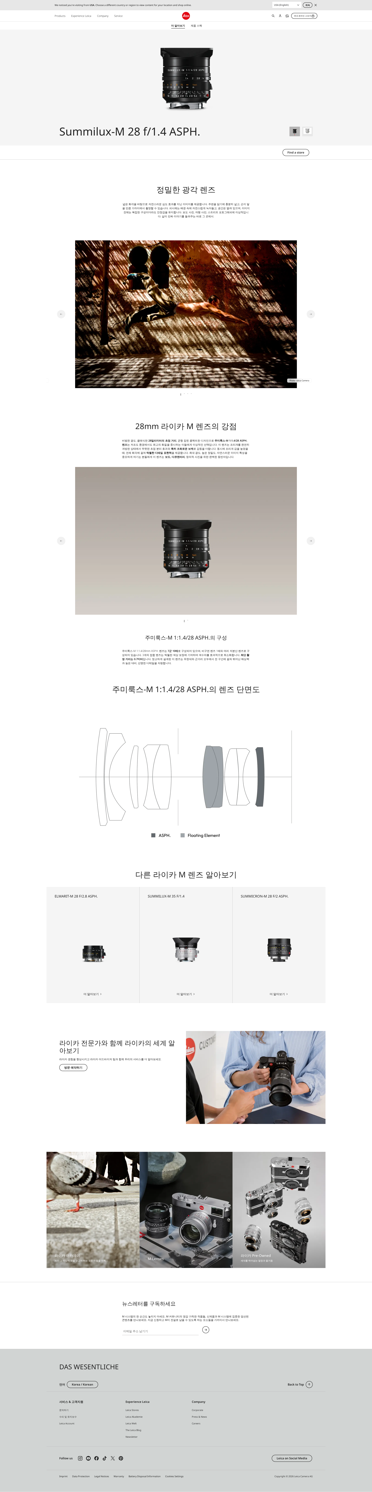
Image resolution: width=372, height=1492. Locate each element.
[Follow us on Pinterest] (121, 1458)
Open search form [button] (273, 16)
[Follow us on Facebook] (96, 1458)
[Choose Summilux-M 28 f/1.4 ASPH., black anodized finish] (294, 131)
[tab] (181, 394)
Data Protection (81, 1476)
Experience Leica (81, 16)
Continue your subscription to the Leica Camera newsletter (205, 1329)
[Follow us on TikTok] (105, 1458)
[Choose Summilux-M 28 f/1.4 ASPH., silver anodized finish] (307, 131)
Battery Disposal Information (145, 1476)
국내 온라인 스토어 (302, 15)
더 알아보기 (91, 994)
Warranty (119, 1476)
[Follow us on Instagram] (80, 1458)
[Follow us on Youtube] (88, 1458)
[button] (309, 1384)
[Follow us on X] (113, 1458)
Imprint (63, 1476)
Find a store (287, 16)
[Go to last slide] (65, 314)
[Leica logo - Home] (186, 16)
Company (102, 16)
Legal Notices (101, 1476)
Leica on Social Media (292, 1458)
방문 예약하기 (73, 1067)
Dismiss (315, 5)
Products (60, 16)
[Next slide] (307, 314)
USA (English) (281, 5)
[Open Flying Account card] (280, 16)
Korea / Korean (82, 1384)
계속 (307, 5)
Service (118, 16)
